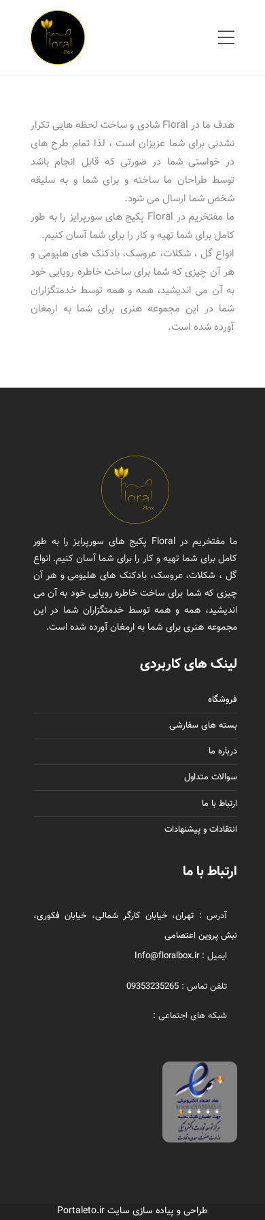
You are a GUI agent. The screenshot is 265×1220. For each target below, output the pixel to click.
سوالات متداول (210, 777)
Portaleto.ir (81, 1211)
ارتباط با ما (219, 804)
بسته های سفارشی (203, 725)
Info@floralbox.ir (167, 956)
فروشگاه (222, 700)
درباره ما (223, 751)
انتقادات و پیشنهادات (200, 829)
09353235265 (152, 987)
